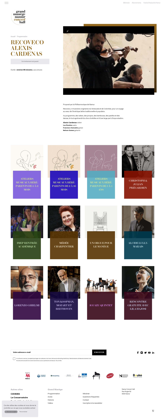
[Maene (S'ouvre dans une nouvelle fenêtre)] (96, 376)
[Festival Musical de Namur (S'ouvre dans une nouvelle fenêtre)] (123, 376)
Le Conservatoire (19, 398)
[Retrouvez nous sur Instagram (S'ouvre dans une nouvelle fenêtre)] (142, 352)
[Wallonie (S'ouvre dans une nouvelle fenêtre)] (27, 376)
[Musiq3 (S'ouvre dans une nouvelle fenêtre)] (110, 376)
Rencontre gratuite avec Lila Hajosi (138, 306)
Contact (86, 400)
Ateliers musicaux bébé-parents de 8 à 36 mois (64, 184)
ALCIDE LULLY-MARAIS (138, 245)
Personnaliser (23, 411)
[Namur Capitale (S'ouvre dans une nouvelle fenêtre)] (41, 376)
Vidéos (50, 403)
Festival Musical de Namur (151, 3)
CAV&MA (15, 394)
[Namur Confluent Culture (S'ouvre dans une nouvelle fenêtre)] (82, 376)
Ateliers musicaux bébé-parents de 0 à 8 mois (27, 184)
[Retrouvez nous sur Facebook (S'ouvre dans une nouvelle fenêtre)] (138, 352)
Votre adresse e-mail (22, 352)
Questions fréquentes (91, 397)
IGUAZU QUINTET (101, 305)
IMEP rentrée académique (27, 245)
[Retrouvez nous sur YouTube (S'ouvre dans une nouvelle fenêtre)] (149, 352)
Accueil (13, 36)
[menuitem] (64, 393)
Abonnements (136, 3)
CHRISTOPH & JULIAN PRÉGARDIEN (138, 184)
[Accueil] (19, 17)
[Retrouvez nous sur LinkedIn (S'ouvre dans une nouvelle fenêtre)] (153, 352)
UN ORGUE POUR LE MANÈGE (101, 245)
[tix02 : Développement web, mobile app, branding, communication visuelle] (153, 411)
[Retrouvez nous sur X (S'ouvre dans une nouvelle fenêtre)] (145, 352)
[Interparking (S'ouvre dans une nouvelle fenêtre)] (55, 376)
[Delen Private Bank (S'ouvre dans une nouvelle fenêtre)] (68, 376)
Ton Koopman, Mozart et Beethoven (64, 306)
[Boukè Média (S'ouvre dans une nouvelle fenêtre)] (137, 376)
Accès (50, 397)
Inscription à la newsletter (92, 403)
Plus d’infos (58, 360)
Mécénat (86, 394)
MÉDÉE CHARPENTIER (64, 245)
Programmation (22, 36)
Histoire (51, 400)
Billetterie (126, 3)
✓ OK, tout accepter (11, 411)
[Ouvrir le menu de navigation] (6, 3)
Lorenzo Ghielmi (26, 305)
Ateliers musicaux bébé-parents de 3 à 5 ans (101, 184)
